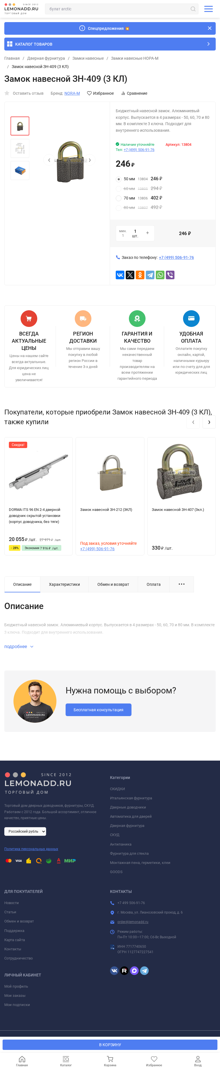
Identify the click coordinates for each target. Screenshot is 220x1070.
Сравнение (137, 93)
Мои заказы (14, 995)
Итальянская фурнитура (131, 798)
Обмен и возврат (19, 921)
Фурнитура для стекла (129, 853)
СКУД (114, 835)
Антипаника (120, 844)
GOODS (116, 872)
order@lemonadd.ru (132, 922)
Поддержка (14, 931)
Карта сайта (14, 940)
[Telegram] (150, 275)
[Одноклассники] (140, 275)
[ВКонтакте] (120, 275)
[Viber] (170, 275)
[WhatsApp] (160, 275)
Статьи (10, 912)
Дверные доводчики (128, 807)
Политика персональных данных (31, 849)
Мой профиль (16, 986)
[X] (130, 275)
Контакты (12, 949)
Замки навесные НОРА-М (134, 58)
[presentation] (49, 160)
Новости (11, 903)
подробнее (16, 646)
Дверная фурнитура (46, 58)
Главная (12, 58)
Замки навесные (88, 58)
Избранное (103, 93)
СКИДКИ (117, 789)
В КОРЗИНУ (110, 1044)
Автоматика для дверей (131, 816)
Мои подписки (17, 1005)
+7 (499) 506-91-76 (139, 150)
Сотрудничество (18, 958)
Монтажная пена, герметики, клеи (140, 862)
